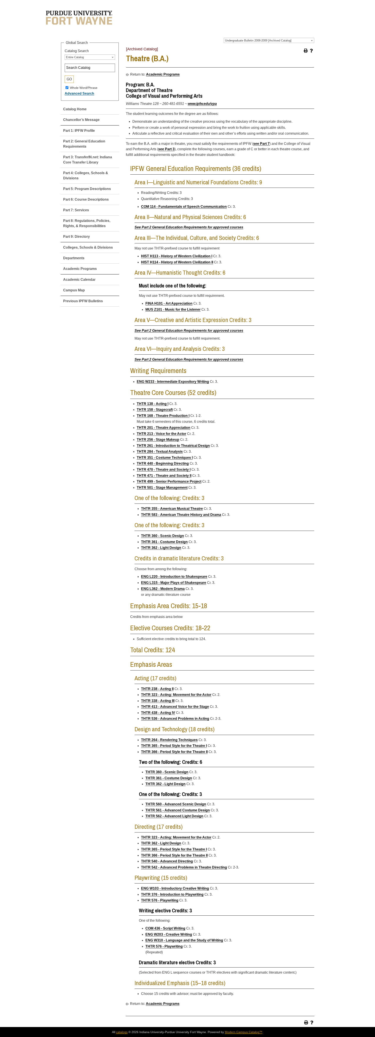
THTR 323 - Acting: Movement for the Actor (176, 695)
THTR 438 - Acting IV (158, 713)
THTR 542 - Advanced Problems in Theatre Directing (184, 867)
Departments (73, 258)
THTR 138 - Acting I (152, 404)
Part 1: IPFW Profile (79, 130)
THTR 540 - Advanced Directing (167, 861)
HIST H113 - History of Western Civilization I (176, 256)
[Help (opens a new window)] (311, 50)
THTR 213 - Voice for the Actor (161, 434)
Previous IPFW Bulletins (83, 301)
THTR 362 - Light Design (161, 548)
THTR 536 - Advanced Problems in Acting (175, 718)
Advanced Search (79, 93)
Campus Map (74, 290)
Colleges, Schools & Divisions (88, 247)
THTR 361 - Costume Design (164, 542)
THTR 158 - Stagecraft (155, 409)
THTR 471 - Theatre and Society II (164, 475)
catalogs (122, 1032)
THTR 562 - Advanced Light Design (174, 816)
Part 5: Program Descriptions (87, 189)
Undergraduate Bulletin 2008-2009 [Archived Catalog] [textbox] (258, 40)
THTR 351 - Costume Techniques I (165, 457)
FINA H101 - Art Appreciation (168, 303)
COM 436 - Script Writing (165, 928)
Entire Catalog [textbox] (75, 57)
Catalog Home (75, 109)
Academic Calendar (79, 279)
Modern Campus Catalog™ (243, 1032)
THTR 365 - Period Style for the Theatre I (174, 746)
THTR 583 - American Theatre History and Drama (181, 515)
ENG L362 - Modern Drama (163, 589)
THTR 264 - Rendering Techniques (169, 740)
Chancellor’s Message (81, 120)
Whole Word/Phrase (83, 87)
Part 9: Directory (76, 236)
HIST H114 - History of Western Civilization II (177, 262)
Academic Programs (80, 269)
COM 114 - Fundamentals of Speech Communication (184, 206)
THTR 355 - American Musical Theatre (172, 508)
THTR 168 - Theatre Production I (163, 416)
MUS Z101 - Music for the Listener (173, 309)
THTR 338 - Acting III (157, 701)
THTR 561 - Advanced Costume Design (177, 810)
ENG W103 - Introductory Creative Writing (175, 888)
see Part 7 (261, 143)
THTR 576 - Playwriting (159, 900)
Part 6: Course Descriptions (86, 199)
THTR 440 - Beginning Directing (163, 463)
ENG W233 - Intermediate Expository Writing (173, 381)
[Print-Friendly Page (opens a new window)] (305, 50)
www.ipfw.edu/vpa (202, 104)
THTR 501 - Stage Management (162, 487)
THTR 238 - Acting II (157, 689)
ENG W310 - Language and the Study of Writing (184, 940)
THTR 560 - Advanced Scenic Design (175, 804)
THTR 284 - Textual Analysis (160, 451)
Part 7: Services (76, 210)
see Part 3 (166, 149)
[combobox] (269, 40)
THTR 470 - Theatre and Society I (164, 469)
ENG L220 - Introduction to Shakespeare (174, 576)
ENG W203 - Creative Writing (168, 934)
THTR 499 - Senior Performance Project (169, 481)
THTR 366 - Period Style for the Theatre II (174, 752)
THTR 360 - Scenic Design (162, 536)
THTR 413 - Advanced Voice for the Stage (175, 706)
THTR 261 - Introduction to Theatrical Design (173, 445)
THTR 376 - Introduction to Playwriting (172, 894)
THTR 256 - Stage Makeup (158, 439)
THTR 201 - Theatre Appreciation (163, 427)
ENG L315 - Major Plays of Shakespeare (173, 583)
